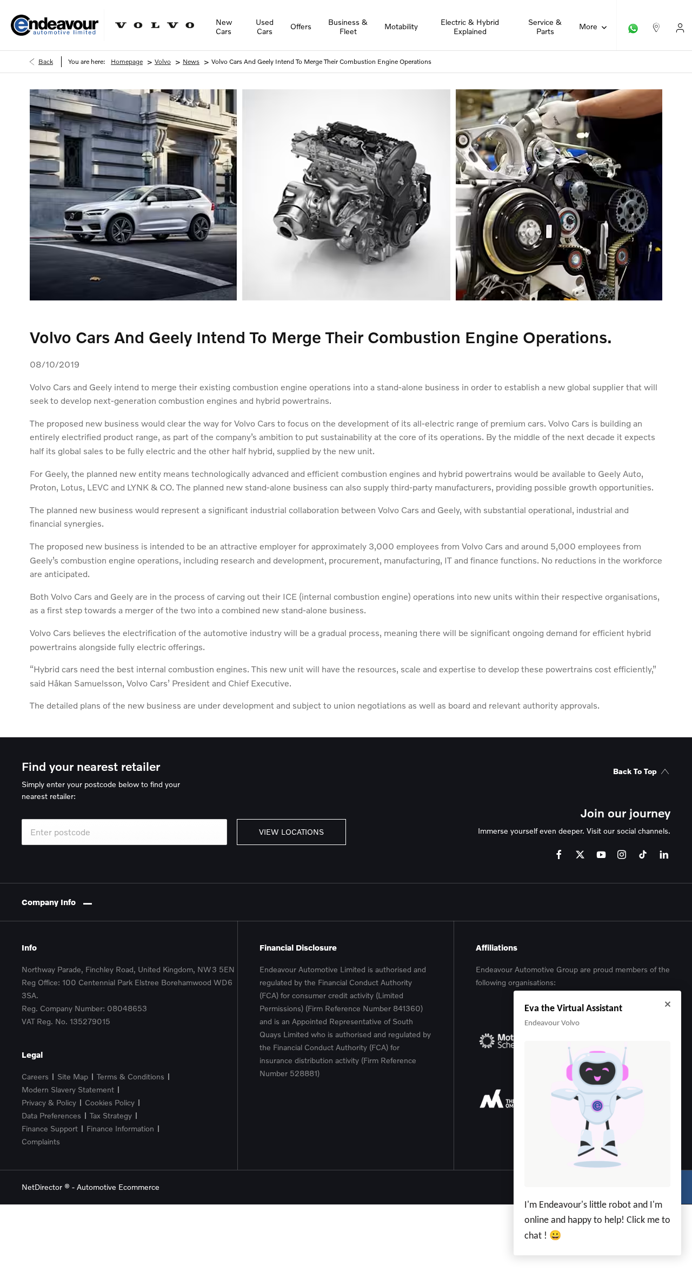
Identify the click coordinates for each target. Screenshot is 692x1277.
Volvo (163, 61)
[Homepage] (154, 25)
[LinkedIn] (663, 854)
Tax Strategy (111, 1115)
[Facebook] (559, 854)
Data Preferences (51, 1115)
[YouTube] (601, 854)
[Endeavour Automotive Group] (54, 25)
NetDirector (43, 1186)
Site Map (72, 1076)
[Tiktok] (642, 854)
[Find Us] (656, 25)
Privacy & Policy (49, 1102)
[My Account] (680, 25)
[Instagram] (621, 854)
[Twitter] (580, 854)
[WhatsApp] (633, 25)
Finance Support (50, 1128)
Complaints (41, 1141)
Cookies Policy (110, 1102)
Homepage (127, 61)
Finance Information (120, 1128)
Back (45, 61)
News (191, 61)
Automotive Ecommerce (118, 1186)
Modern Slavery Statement (68, 1089)
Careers (35, 1076)
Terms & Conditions (130, 1076)
